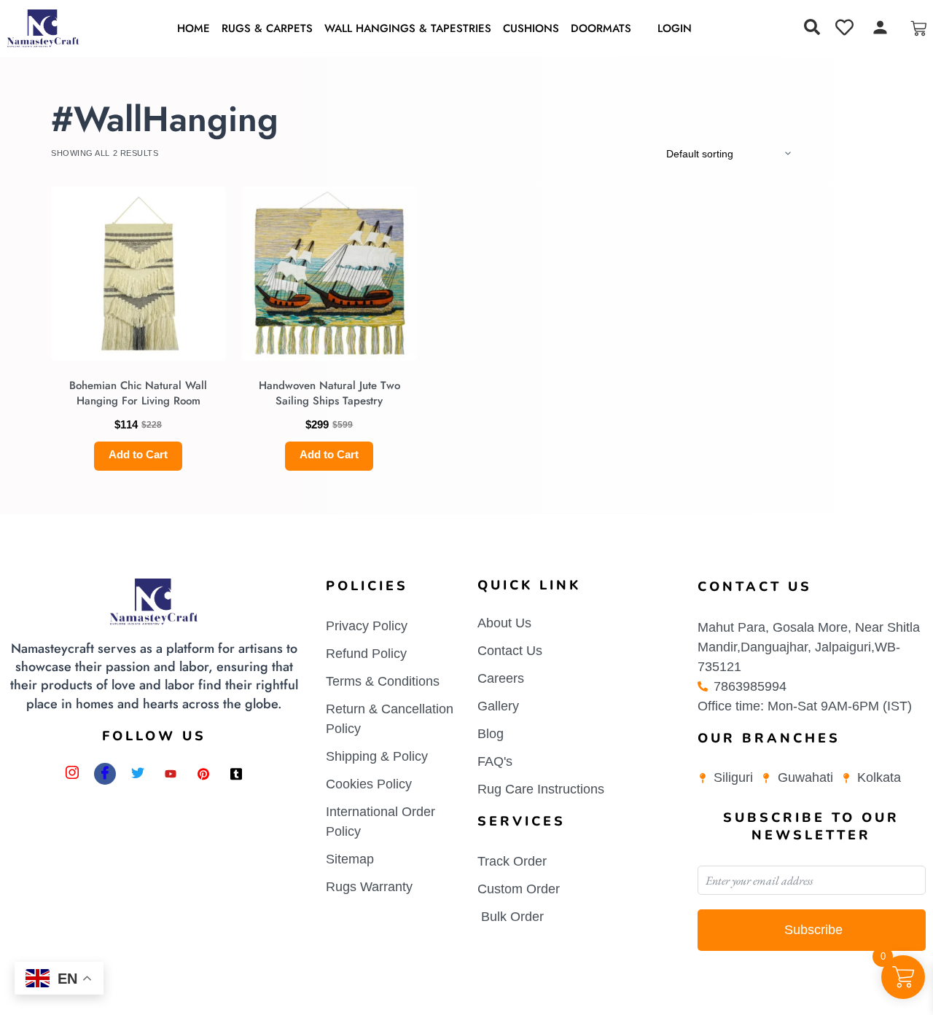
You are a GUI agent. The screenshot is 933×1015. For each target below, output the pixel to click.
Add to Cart (138, 454)
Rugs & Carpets (267, 28)
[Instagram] (72, 774)
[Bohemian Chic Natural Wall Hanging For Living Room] (138, 274)
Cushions (531, 28)
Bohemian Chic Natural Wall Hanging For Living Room (138, 393)
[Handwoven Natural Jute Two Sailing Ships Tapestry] (329, 274)
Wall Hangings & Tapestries (407, 28)
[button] (812, 27)
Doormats (601, 28)
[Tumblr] (236, 774)
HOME (193, 28)
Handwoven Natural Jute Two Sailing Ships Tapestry (329, 393)
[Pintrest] (203, 774)
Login (674, 28)
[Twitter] (138, 774)
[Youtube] (170, 774)
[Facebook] (105, 774)
